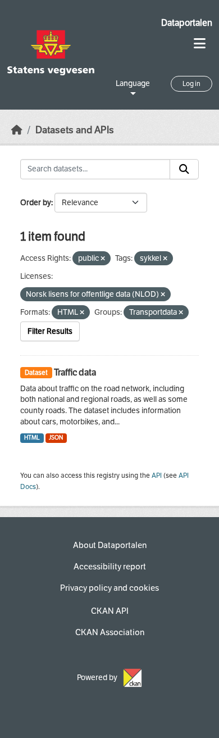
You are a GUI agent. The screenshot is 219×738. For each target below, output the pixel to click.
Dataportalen (186, 22)
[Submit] (184, 169)
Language (133, 83)
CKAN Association (109, 632)
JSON (56, 437)
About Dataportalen (110, 545)
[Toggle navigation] (199, 43)
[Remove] (103, 258)
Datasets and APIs (74, 130)
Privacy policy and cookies (109, 588)
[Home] (16, 130)
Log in (191, 84)
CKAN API (110, 611)
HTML (32, 437)
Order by (35, 202)
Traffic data (75, 372)
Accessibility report (110, 567)
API (157, 475)
